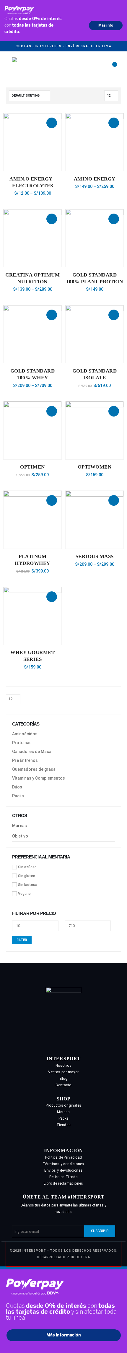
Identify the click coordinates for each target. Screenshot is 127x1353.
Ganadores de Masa (31, 751)
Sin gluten (26, 876)
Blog (64, 1078)
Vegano (24, 894)
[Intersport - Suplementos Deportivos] (40, 66)
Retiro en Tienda (63, 1177)
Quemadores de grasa (34, 769)
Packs (18, 795)
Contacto (63, 1085)
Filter (22, 940)
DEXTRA (83, 1257)
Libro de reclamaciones (63, 1183)
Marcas (19, 825)
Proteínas (22, 742)
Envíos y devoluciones (63, 1170)
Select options (51, 123)
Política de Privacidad (63, 1157)
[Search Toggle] (95, 66)
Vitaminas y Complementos (38, 778)
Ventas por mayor (63, 1072)
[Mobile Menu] (8, 66)
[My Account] (105, 66)
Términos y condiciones (63, 1164)
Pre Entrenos (25, 760)
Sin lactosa (27, 885)
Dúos (17, 787)
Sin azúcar (27, 867)
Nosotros (63, 1065)
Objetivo (20, 836)
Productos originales (64, 1105)
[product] (32, 142)
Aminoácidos (25, 733)
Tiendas (63, 1125)
